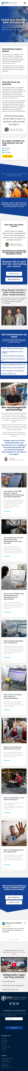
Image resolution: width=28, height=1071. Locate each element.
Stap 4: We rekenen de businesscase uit (13, 359)
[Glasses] (17, 1003)
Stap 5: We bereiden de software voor (14, 364)
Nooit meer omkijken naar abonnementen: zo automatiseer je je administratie (14, 596)
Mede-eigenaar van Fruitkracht (16, 459)
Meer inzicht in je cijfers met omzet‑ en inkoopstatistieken (13, 696)
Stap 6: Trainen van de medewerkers (14, 367)
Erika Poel (12, 458)
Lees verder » (7, 511)
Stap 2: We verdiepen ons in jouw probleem (12, 352)
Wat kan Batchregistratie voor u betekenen (13, 642)
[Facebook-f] (10, 1003)
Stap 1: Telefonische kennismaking (13, 348)
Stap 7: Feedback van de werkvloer (13, 370)
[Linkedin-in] (14, 1003)
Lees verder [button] (5, 935)
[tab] (14, 981)
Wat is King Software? (9, 981)
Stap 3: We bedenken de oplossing (13, 356)
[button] (14, 348)
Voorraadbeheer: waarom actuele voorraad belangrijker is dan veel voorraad (13, 540)
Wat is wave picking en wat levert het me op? (13, 748)
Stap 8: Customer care (9, 373)
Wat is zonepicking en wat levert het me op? (14, 798)
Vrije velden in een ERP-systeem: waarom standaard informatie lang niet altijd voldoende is (14, 494)
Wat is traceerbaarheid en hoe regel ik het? (14, 851)
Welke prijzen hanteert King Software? (13, 985)
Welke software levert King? (10, 989)
